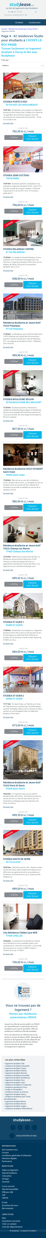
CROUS (5, 1198)
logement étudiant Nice (14, 1080)
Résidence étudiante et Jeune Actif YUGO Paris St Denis (22, 784)
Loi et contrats (8, 1186)
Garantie (6, 1181)
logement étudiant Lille (14, 1063)
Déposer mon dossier (32, 137)
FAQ (4, 1218)
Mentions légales (9, 1158)
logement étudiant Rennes (15, 1073)
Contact (5, 1152)
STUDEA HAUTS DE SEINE (16, 859)
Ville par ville (7, 1192)
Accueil (4, 29)
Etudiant (19, 22)
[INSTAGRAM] (20, 1127)
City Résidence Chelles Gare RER (20, 932)
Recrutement (7, 1208)
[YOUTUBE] (27, 1127)
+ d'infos (13, 137)
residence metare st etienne (16, 1092)
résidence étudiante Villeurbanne (18, 1108)
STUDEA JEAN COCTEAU (16, 175)
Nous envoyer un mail (23, 1135)
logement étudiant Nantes (15, 1070)
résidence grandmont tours (15, 1087)
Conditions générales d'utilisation (16, 1155)
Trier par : (5, 60)
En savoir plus (8, 123)
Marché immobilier (10, 1189)
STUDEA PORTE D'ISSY (15, 101)
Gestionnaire (35, 22)
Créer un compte (9, 1224)
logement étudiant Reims (15, 1101)
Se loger (5, 1178)
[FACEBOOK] (13, 1127)
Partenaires (7, 1161)
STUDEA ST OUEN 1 (13, 622)
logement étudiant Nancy (15, 1094)
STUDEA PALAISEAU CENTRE (18, 249)
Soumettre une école (11, 1221)
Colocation (7, 1176)
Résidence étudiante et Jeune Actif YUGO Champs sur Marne (22, 547)
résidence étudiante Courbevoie (17, 1085)
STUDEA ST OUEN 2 (13, 695)
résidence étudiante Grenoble (16, 1075)
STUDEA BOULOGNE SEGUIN (18, 399)
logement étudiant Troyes (15, 1068)
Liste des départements (12, 1226)
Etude (4, 1202)
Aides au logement (10, 1170)
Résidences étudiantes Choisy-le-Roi (23, 29)
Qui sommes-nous (10, 1149)
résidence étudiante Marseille (16, 1066)
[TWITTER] (34, 1127)
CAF (3, 1195)
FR (33, 12)
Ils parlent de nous (10, 1205)
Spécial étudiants (9, 1173)
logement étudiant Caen (14, 1082)
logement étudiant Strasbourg (17, 1077)
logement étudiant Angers (15, 1106)
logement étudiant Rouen (15, 1103)
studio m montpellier (13, 1089)
